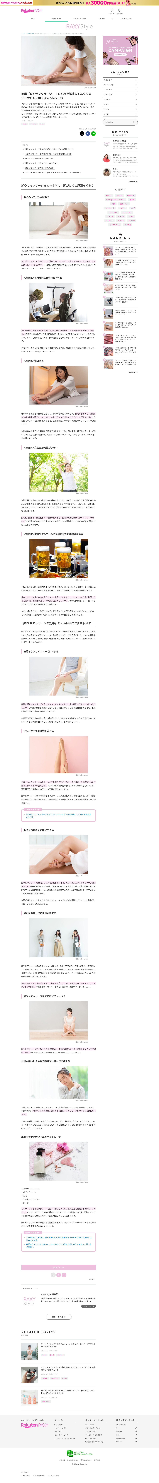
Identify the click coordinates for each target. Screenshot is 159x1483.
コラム (106, 109)
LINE (118, 1435)
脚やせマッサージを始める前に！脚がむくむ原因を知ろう (49, 149)
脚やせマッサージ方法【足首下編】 (40, 158)
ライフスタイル (115, 225)
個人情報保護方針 (72, 1460)
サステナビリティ (53, 1475)
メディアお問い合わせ (92, 1428)
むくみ (42, 124)
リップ (132, 208)
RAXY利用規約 (90, 1438)
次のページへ (58, 1267)
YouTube (119, 1442)
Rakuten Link (120, 1438)
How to (24, 124)
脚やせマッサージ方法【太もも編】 (40, 167)
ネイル (106, 104)
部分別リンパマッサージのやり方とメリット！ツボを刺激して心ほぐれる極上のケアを (58, 815)
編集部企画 (130, 195)
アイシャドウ (110, 208)
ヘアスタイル (113, 212)
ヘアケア (107, 99)
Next (92, 1279)
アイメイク (108, 89)
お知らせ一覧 (89, 1425)
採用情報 (97, 1460)
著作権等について (86, 1460)
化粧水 (131, 216)
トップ (32, 18)
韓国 (113, 204)
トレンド (122, 208)
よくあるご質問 (126, 18)
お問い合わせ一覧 (38, 1475)
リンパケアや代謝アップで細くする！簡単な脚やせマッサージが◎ (53, 172)
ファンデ (132, 221)
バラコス (64, 1378)
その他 (106, 114)
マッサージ (33, 124)
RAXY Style (56, 18)
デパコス (121, 221)
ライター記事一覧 (88, 1306)
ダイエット (61, 1355)
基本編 (52, 1355)
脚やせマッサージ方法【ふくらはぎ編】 (41, 163)
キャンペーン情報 (79, 18)
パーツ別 (121, 216)
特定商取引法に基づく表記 (94, 1442)
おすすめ (44, 1378)
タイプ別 (128, 225)
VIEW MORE (133, 182)
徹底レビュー (54, 1378)
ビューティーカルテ (61, 1435)
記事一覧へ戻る (59, 1316)
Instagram (119, 1431)
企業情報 (62, 1460)
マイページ (58, 1431)
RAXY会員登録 (121, 1425)
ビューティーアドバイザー (63, 1438)
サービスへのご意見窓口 (93, 1435)
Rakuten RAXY (31, 11)
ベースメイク (109, 85)
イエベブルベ (127, 212)
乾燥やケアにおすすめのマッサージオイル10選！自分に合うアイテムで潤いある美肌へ (58, 1245)
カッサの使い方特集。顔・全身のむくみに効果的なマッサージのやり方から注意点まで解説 (58, 1239)
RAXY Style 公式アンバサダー (115, 200)
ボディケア (30, 121)
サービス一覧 (25, 1475)
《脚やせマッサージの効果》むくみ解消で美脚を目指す (48, 153)
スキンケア (108, 80)
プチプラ (110, 216)
